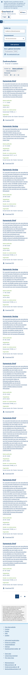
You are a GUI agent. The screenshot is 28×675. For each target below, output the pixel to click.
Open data (8, 654)
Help (6, 633)
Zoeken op (7, 28)
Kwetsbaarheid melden (11, 649)
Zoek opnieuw (14, 44)
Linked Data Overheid (11, 656)
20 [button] (14, 75)
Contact (7, 629)
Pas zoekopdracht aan (13, 54)
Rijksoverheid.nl (9, 665)
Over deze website (10, 627)
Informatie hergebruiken (12, 640)
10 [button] (10, 75)
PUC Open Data (9, 658)
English (7, 631)
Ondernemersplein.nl (11, 667)
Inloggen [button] (4, 17)
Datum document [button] (11, 71)
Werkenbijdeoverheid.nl (12, 669)
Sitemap (7, 647)
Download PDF (9, 120)
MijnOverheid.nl (9, 663)
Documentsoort (8, 35)
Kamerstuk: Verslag (10, 126)
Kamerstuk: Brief (9, 81)
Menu (24, 12)
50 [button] (18, 75)
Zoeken (7, 635)
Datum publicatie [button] (17, 68)
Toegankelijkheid (10, 644)
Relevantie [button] (7, 73)
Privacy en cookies (10, 642)
